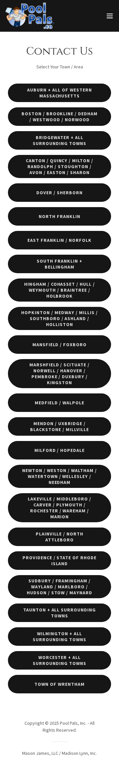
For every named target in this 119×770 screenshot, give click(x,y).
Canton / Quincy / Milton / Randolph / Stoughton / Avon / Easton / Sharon (60, 166)
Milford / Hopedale (59, 450)
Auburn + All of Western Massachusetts (59, 93)
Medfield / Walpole (59, 403)
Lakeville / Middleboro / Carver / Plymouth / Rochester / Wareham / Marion (59, 508)
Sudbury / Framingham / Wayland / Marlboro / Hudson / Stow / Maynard (60, 587)
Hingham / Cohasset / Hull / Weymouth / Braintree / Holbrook (59, 290)
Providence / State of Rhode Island (59, 561)
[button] (109, 15)
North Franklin (59, 216)
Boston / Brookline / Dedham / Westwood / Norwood (59, 117)
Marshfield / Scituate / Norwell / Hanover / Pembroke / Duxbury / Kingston (59, 373)
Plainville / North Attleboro (60, 537)
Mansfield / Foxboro (59, 345)
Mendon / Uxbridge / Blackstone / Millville (59, 426)
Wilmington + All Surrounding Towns (59, 636)
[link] (29, 16)
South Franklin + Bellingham (59, 264)
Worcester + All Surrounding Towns (59, 660)
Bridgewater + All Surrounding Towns (59, 140)
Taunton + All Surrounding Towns (59, 613)
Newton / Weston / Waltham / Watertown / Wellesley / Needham (59, 476)
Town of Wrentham (59, 684)
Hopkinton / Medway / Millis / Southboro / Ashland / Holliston (59, 318)
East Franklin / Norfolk (59, 240)
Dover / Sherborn (59, 193)
